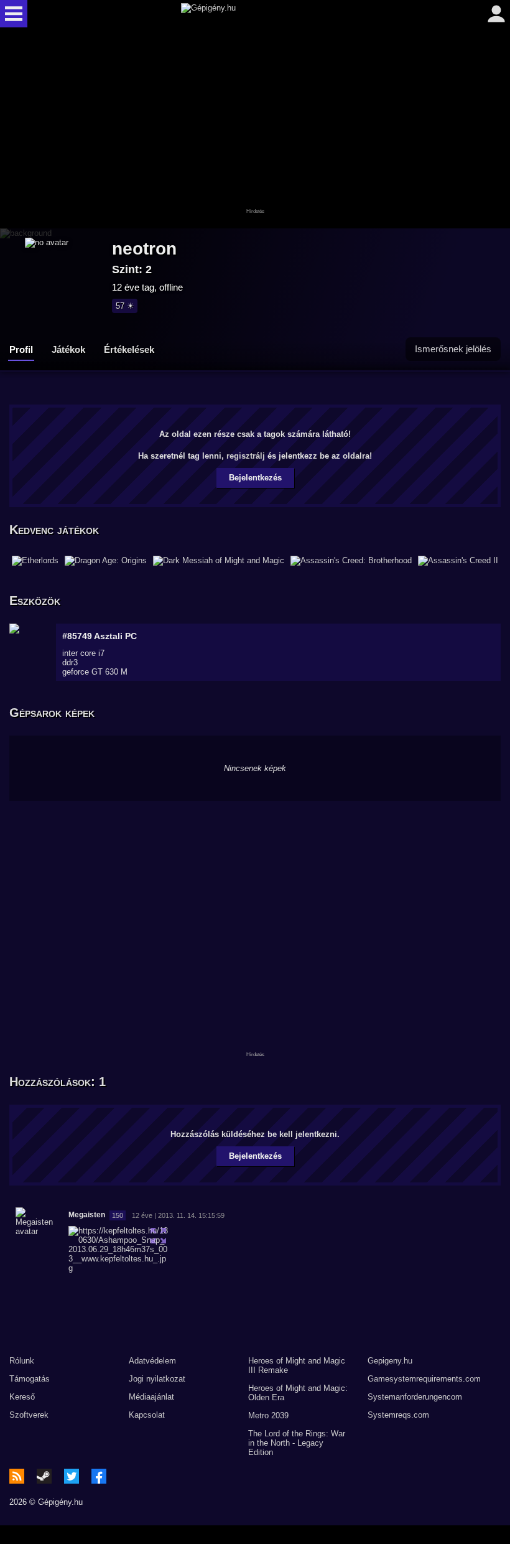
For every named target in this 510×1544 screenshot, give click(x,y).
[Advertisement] (255, 129)
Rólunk (21, 1360)
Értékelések (129, 349)
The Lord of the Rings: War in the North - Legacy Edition (296, 1443)
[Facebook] (98, 1476)
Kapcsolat (147, 1415)
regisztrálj (245, 456)
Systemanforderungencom (415, 1396)
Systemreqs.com (398, 1415)
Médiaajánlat (151, 1396)
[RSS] (16, 1476)
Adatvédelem (152, 1360)
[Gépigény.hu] (252, 13)
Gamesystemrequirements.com (424, 1378)
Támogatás (29, 1378)
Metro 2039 (268, 1415)
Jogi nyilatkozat (157, 1378)
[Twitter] (71, 1476)
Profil (21, 349)
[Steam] (44, 1476)
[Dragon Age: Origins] (106, 561)
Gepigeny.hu (390, 1360)
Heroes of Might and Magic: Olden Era (298, 1392)
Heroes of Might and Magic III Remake (296, 1365)
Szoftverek (29, 1415)
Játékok (68, 349)
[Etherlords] (35, 561)
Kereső (22, 1396)
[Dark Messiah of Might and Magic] (218, 561)
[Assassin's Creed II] (458, 561)
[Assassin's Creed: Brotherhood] (351, 561)
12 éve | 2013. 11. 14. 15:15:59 (178, 1215)
